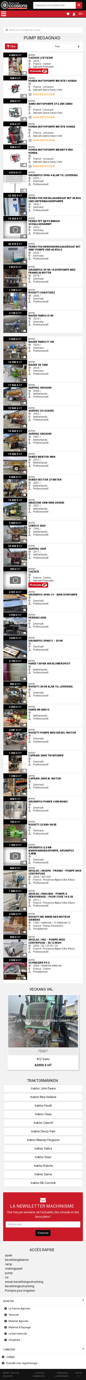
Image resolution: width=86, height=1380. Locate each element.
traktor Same (43, 1174)
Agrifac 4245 (10, 544)
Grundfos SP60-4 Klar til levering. (22, 171)
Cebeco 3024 (11, 521)
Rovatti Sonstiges (13, 288)
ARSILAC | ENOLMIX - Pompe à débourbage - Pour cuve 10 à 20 (39, 889)
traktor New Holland (43, 1097)
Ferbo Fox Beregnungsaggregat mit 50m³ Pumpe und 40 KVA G (39, 242)
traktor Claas (43, 1114)
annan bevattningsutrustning (24, 1281)
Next (74, 1033)
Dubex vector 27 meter (16, 475)
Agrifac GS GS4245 (14, 407)
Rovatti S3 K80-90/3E (15, 820)
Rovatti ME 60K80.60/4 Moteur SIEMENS (26, 912)
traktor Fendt (43, 1105)
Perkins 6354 (10, 613)
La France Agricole (19, 1308)
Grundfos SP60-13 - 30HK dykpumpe (23, 590)
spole (8, 1255)
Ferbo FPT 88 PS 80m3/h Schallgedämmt (26, 217)
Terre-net (14, 1314)
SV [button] (80, 14)
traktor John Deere (43, 1088)
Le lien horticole (18, 1333)
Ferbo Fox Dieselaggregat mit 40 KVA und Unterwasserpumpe (38, 194)
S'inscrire (43, 1232)
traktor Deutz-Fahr (43, 1131)
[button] (3, 13)
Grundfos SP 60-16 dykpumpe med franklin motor (31, 265)
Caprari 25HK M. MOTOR (17, 774)
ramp (8, 1264)
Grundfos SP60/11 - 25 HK (18, 636)
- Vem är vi (78, 1374)
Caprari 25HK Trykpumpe (17, 751)
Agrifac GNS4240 (13, 383)
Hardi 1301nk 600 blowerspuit (20, 659)
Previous (12, 1033)
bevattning (27, 30)
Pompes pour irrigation (20, 1290)
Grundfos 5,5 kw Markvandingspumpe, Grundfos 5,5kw (34, 843)
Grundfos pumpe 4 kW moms (20, 797)
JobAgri (10, 1356)
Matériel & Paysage (20, 1327)
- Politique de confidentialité (61, 1374)
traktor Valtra (43, 1148)
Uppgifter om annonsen (45, 1043)
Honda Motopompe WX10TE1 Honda (24, 77)
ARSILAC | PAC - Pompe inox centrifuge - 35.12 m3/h (33, 935)
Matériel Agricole (18, 1321)
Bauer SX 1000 (11, 360)
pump (37, 30)
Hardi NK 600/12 (12, 705)
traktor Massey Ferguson (43, 1140)
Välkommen (14, 30)
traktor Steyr (43, 1157)
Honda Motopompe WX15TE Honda (23, 122)
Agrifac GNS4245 (13, 429)
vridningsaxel (13, 1268)
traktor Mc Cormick (43, 1183)
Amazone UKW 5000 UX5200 (20, 498)
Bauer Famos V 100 (14, 337)
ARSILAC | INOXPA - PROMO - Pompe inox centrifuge (33, 867)
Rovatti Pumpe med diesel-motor (22, 728)
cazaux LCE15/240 (14, 54)
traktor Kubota (43, 1165)
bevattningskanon (17, 1259)
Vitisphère (14, 1340)
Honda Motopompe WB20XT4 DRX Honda (27, 146)
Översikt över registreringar (22, 1363)
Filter (13, 46)
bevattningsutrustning (19, 1286)
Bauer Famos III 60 (14, 311)
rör (7, 1277)
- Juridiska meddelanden (39, 1374)
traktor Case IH (43, 1122)
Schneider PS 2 (12, 958)
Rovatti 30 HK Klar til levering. (20, 682)
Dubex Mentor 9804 (14, 452)
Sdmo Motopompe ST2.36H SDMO (22, 99)
